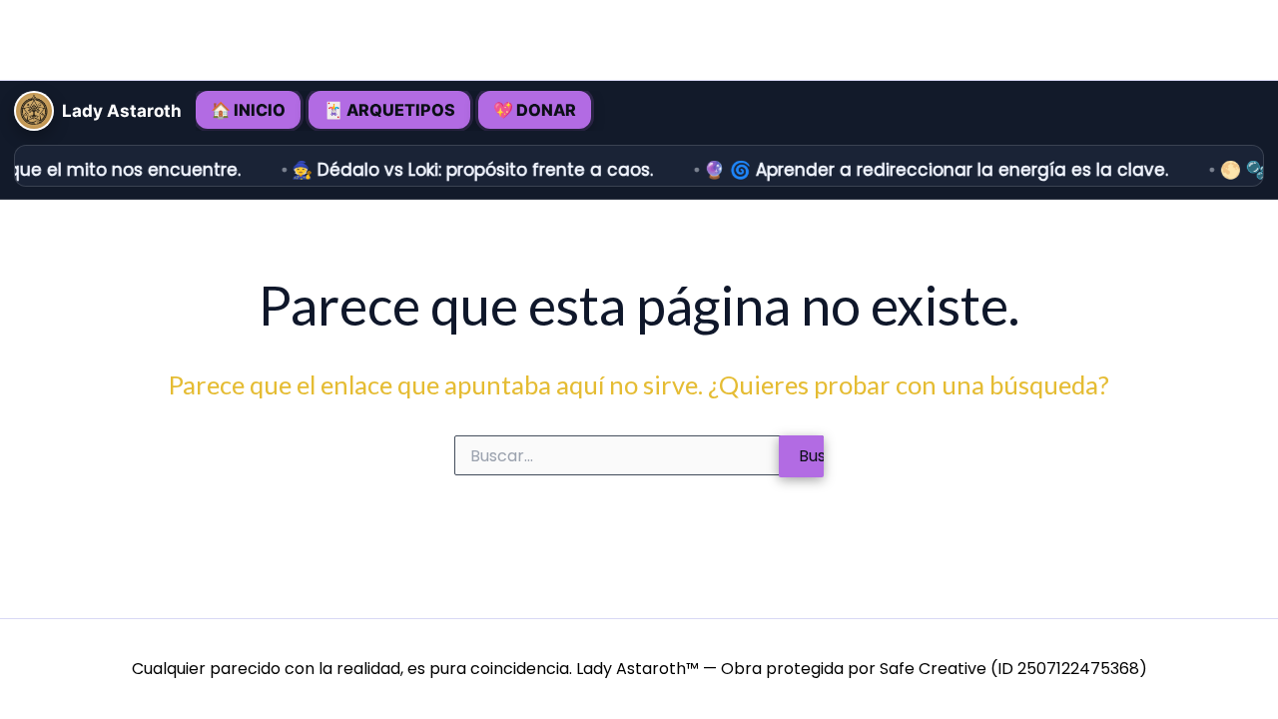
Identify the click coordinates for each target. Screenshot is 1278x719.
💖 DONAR (534, 110)
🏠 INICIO (248, 110)
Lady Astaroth (122, 111)
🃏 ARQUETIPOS (389, 110)
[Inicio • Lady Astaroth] (34, 111)
